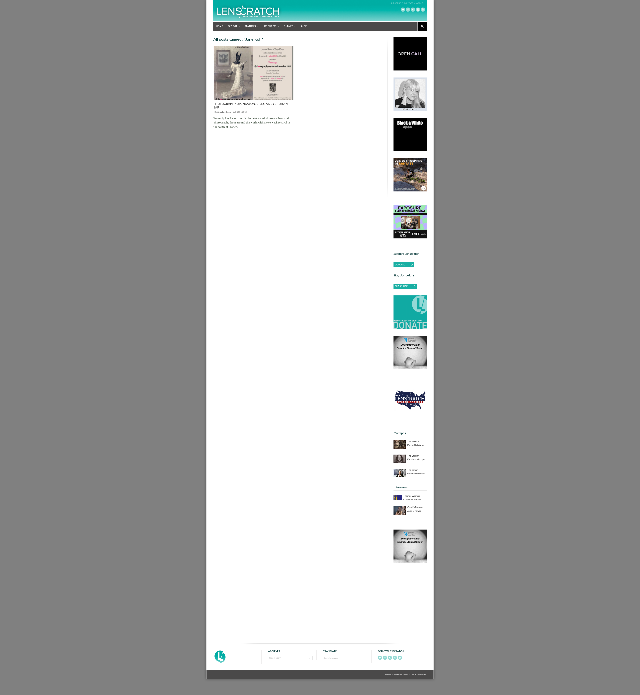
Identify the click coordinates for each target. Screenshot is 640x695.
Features (250, 26)
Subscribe (401, 286)
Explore (232, 26)
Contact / (409, 3)
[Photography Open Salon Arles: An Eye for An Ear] (253, 99)
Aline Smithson (224, 112)
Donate (400, 264)
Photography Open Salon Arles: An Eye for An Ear (250, 105)
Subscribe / (397, 3)
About (419, 3)
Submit (288, 26)
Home (219, 26)
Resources (270, 26)
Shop (303, 26)
